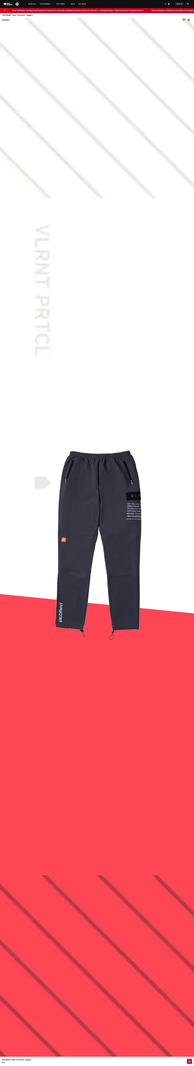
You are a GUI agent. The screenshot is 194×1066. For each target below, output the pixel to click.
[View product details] (189, 1061)
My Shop (82, 4)
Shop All (32, 4)
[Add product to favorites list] (184, 20)
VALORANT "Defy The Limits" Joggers (16, 1060)
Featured (60, 4)
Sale (73, 4)
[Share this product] (189, 20)
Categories (45, 4)
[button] (189, 4)
